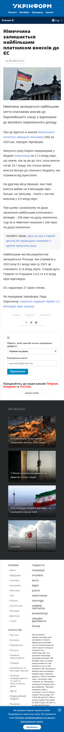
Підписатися (17, 371)
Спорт (13, 621)
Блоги (36, 590)
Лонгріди (37, 600)
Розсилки (15, 704)
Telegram (52, 383)
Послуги (12, 12)
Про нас (14, 635)
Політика (14, 580)
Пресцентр (37, 12)
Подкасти (38, 565)
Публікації (38, 570)
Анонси (49, 12)
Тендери (14, 663)
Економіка (15, 585)
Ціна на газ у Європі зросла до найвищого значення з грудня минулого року (30, 240)
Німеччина (45, 315)
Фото (35, 580)
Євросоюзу (22, 155)
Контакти (14, 640)
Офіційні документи (39, 620)
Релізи (36, 626)
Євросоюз (30, 315)
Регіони (14, 600)
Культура (14, 610)
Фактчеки (15, 590)
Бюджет (16, 315)
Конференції (40, 613)
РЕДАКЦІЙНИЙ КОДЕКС (18, 697)
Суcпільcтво (16, 605)
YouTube (25, 386)
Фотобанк (24, 12)
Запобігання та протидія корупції (19, 669)
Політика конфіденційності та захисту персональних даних (19, 680)
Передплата (16, 645)
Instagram (9, 386)
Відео (35, 585)
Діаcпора (15, 616)
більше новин (32, 393)
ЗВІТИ (13, 691)
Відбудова (15, 575)
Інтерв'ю (37, 575)
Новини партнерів (38, 607)
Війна (13, 570)
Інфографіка (39, 595)
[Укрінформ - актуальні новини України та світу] (32, 6)
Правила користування (17, 656)
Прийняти (32, 727)
